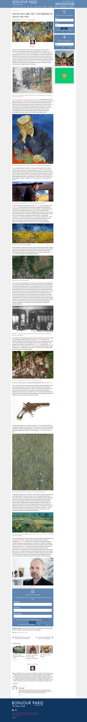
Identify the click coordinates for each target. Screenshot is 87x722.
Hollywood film (15, 207)
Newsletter (71, 6)
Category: (57, 23)
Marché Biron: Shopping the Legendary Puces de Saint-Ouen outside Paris (23, 637)
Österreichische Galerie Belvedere (43, 534)
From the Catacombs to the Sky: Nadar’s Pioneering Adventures (32, 656)
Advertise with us (28, 714)
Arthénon (36, 61)
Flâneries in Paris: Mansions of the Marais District (19, 656)
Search (64, 28)
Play (28, 6)
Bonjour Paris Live (63, 6)
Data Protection (15, 715)
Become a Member (66, 1)
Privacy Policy (45, 619)
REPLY (20, 694)
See (21, 6)
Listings (56, 6)
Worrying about (22, 541)
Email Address (18, 613)
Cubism (24, 546)
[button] (19, 656)
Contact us (22, 714)
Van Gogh (25, 632)
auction (40, 430)
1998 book (50, 344)
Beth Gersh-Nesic (23, 20)
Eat (24, 6)
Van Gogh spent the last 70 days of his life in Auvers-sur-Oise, (26, 99)
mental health (20, 632)
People (39, 6)
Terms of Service (43, 624)
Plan (14, 6)
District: (57, 18)
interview (39, 339)
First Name (17, 602)
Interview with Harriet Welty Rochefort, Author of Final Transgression (43, 637)
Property (45, 6)
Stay (18, 6)
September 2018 (48, 382)
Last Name (16, 608)
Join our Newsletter (33, 712)
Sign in (73, 1)
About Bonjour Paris (16, 712)
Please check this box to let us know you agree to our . (33, 619)
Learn (35, 6)
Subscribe (32, 622)
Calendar (51, 6)
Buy (31, 6)
